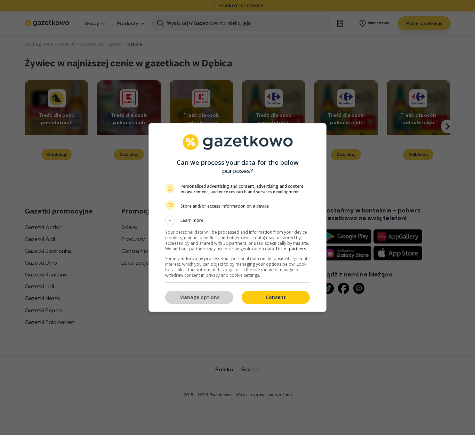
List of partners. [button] (291, 249)
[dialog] (237, 217)
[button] (237, 220)
